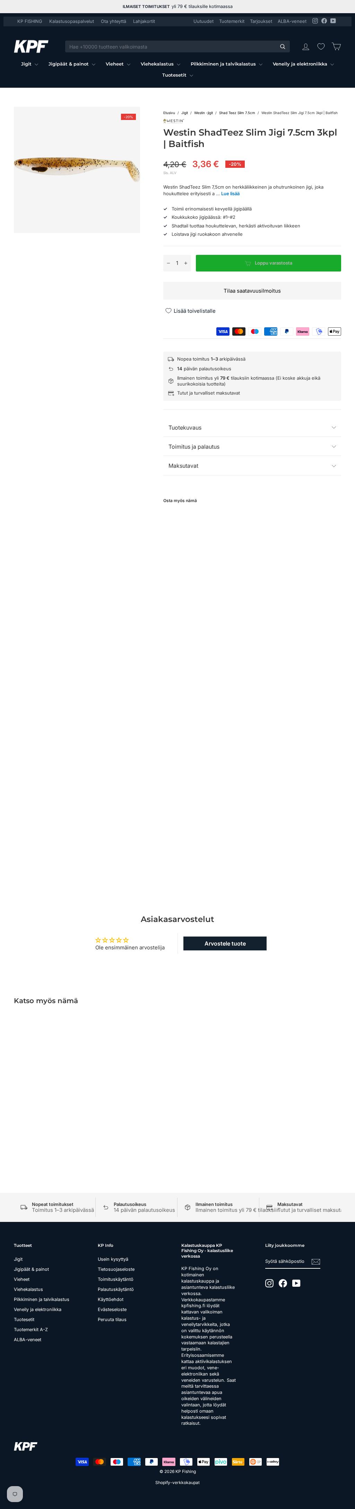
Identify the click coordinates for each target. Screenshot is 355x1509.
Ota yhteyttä (113, 21)
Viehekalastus (158, 64)
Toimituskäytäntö (115, 1279)
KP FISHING (29, 21)
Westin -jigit (203, 113)
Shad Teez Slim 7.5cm (237, 113)
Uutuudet (203, 21)
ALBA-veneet (292, 21)
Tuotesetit (175, 75)
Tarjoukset (261, 21)
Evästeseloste (112, 1309)
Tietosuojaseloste (116, 1269)
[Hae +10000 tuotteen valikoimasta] (282, 46)
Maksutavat (183, 465)
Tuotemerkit (231, 21)
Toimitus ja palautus (193, 446)
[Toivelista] (321, 46)
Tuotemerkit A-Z (31, 1329)
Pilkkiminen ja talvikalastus (224, 64)
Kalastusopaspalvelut (71, 21)
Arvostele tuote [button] (225, 943)
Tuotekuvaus (184, 427)
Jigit (27, 64)
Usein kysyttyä (113, 1259)
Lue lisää (230, 193)
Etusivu (169, 113)
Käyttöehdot (110, 1299)
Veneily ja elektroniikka (301, 64)
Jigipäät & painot (69, 64)
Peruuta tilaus (112, 1319)
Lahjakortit (144, 21)
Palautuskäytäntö (116, 1289)
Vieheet (115, 64)
